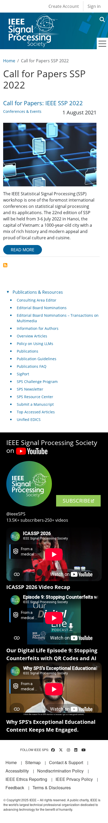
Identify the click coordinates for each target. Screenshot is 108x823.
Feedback (15, 788)
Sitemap (33, 762)
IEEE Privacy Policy (74, 779)
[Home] (32, 19)
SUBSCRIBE (76, 500)
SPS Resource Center (35, 396)
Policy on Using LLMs (35, 343)
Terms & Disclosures (52, 788)
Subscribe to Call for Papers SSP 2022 (5, 265)
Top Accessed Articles (36, 411)
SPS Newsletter (30, 389)
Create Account (63, 6)
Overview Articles (32, 335)
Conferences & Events (22, 111)
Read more (22, 250)
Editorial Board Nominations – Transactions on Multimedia (58, 318)
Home (9, 61)
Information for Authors (37, 328)
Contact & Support (66, 762)
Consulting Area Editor (36, 300)
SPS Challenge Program (37, 381)
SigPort (23, 373)
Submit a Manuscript (35, 404)
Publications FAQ (31, 366)
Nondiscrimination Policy (60, 771)
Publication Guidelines (36, 358)
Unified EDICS (29, 419)
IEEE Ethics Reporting (26, 779)
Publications (27, 351)
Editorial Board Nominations (42, 307)
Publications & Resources (38, 292)
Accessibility (17, 771)
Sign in (94, 6)
